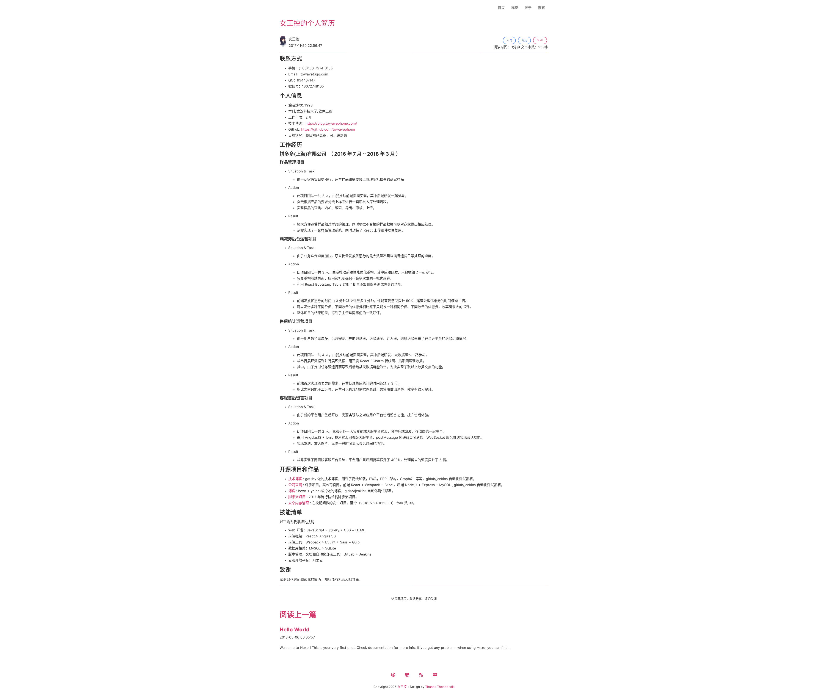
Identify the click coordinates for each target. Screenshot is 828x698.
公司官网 (295, 485)
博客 (291, 491)
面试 (509, 40)
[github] (407, 675)
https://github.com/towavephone (328, 129)
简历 (524, 40)
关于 (528, 7)
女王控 (401, 687)
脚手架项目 (297, 497)
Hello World (294, 629)
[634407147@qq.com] (435, 675)
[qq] (393, 675)
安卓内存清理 (298, 503)
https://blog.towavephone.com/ (331, 123)
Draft (540, 40)
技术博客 (295, 479)
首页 (501, 7)
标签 (514, 7)
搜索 (541, 7)
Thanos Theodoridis (440, 687)
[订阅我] (421, 675)
